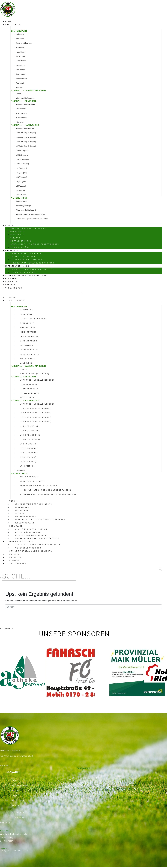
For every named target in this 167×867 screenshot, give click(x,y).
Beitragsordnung (20, 241)
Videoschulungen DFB (23, 272)
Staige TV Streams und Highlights (26, 275)
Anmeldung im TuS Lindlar (25, 253)
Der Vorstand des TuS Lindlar (28, 228)
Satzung (15, 238)
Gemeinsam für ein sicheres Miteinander (34, 244)
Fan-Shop (10, 279)
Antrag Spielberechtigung (26, 260)
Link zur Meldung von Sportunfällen (32, 269)
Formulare (11, 250)
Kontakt (10, 285)
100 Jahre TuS (13, 288)
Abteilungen (12, 25)
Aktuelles (11, 282)
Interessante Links (17, 266)
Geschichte (17, 235)
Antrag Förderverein (23, 257)
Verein (9, 225)
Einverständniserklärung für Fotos (32, 263)
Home (8, 22)
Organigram (17, 232)
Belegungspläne (19, 247)
